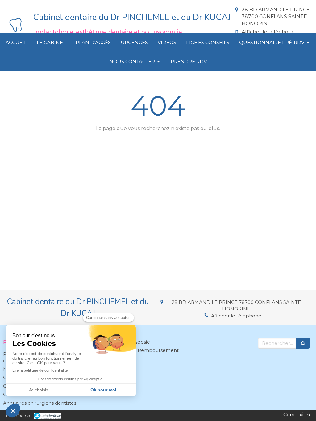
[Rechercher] (303, 343)
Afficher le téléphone (268, 32)
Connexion (296, 415)
